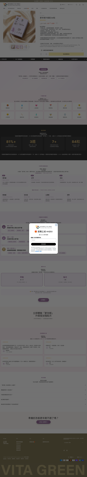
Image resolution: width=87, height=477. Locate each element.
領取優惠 (43, 244)
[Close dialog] (56, 225)
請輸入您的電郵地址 (36, 237)
